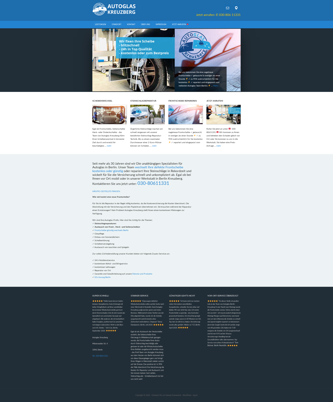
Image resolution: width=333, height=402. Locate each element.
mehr (109, 146)
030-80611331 (153, 183)
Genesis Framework (173, 395)
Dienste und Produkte (142, 274)
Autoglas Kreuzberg (114, 9)
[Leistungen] (94, 277)
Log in (195, 395)
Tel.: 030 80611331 (100, 356)
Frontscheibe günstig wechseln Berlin (112, 230)
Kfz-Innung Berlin (103, 277)
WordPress (187, 395)
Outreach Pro (157, 395)
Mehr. (133, 86)
